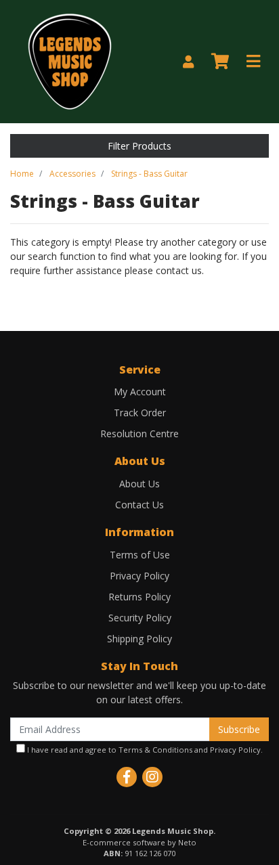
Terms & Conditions (155, 750)
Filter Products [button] (139, 145)
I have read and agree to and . (144, 750)
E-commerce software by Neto (139, 842)
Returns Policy (139, 596)
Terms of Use (140, 554)
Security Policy (139, 617)
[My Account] (188, 62)
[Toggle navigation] (253, 61)
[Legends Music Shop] (70, 60)
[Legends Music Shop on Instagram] (152, 777)
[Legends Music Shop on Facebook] (126, 777)
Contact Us (139, 504)
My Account (140, 391)
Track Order (140, 412)
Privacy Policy (139, 575)
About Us (139, 483)
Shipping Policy (139, 638)
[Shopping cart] (220, 61)
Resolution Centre (139, 433)
